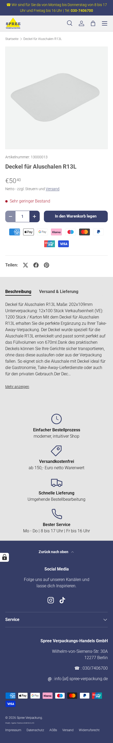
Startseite (11, 39)
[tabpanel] (56, 345)
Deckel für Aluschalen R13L (42, 39)
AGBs (53, 730)
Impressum (13, 730)
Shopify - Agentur (11, 723)
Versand (52, 189)
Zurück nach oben (54, 552)
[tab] (18, 291)
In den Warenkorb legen (75, 216)
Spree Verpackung (29, 718)
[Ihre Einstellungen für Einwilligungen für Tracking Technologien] (4, 557)
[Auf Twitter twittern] (25, 265)
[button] (93, 23)
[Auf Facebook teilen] (36, 265)
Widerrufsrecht (89, 730)
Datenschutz (35, 730)
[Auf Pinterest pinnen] (46, 265)
